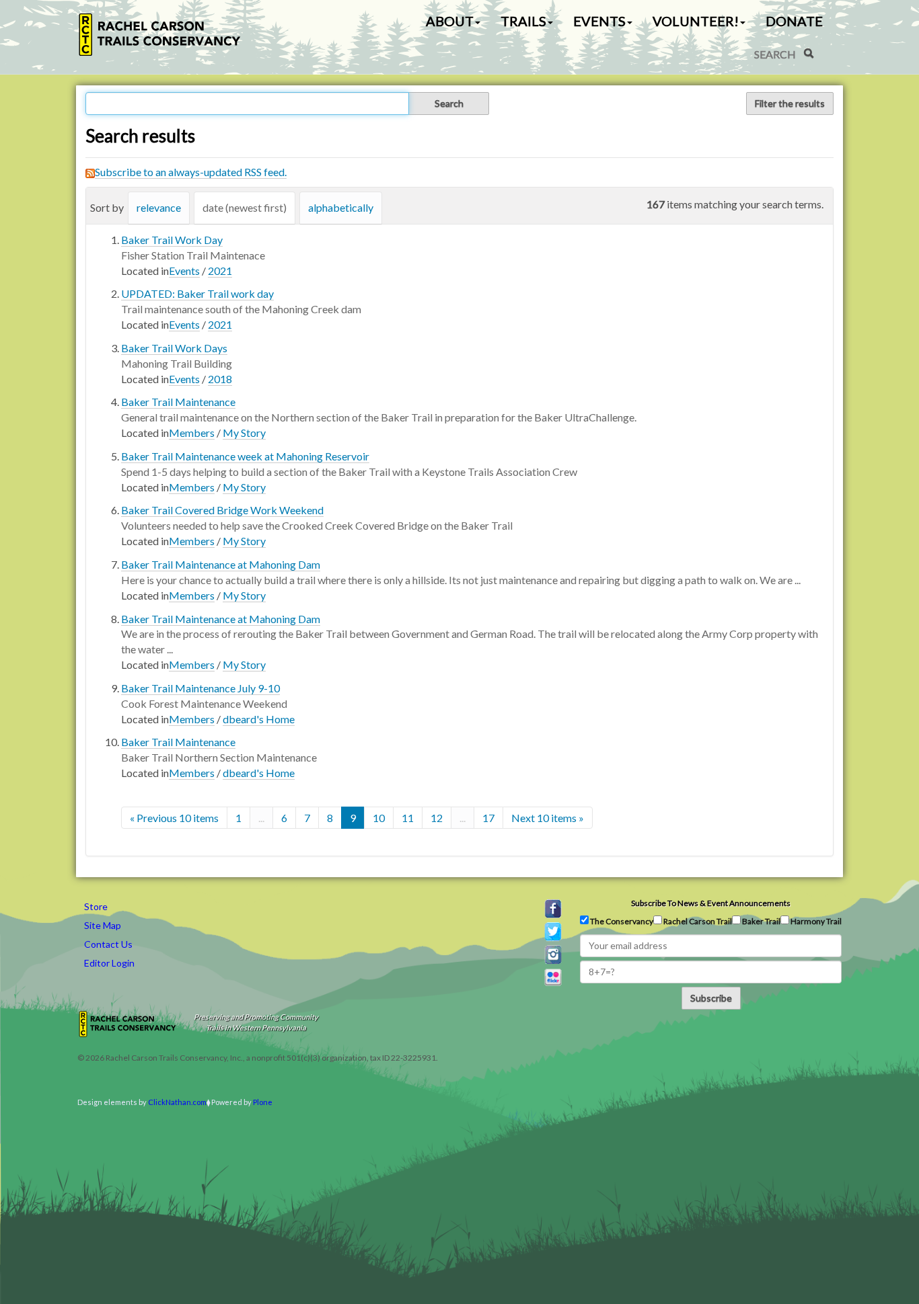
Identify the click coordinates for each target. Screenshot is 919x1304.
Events (184, 270)
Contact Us (108, 944)
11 (408, 817)
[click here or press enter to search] (808, 53)
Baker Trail (760, 921)
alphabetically (340, 207)
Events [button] (599, 21)
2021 (220, 270)
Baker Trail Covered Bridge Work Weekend (222, 509)
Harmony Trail (815, 921)
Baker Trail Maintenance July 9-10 (200, 688)
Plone (262, 1102)
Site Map (102, 925)
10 (379, 817)
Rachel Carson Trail (697, 921)
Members (192, 432)
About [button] (450, 21)
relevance (159, 207)
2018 (220, 378)
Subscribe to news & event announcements (711, 903)
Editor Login (109, 963)
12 (437, 817)
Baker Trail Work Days (174, 347)
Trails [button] (523, 21)
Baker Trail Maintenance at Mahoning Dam (220, 564)
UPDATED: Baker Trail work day (197, 293)
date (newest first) (245, 207)
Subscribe (711, 998)
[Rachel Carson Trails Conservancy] (160, 34)
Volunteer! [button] (696, 21)
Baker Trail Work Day (172, 239)
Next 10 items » (547, 817)
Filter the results (790, 103)
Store (96, 906)
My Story (244, 432)
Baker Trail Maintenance (178, 401)
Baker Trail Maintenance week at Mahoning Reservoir (245, 456)
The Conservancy (621, 921)
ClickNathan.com (177, 1102)
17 (488, 817)
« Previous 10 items (174, 817)
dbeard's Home (259, 718)
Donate (794, 21)
